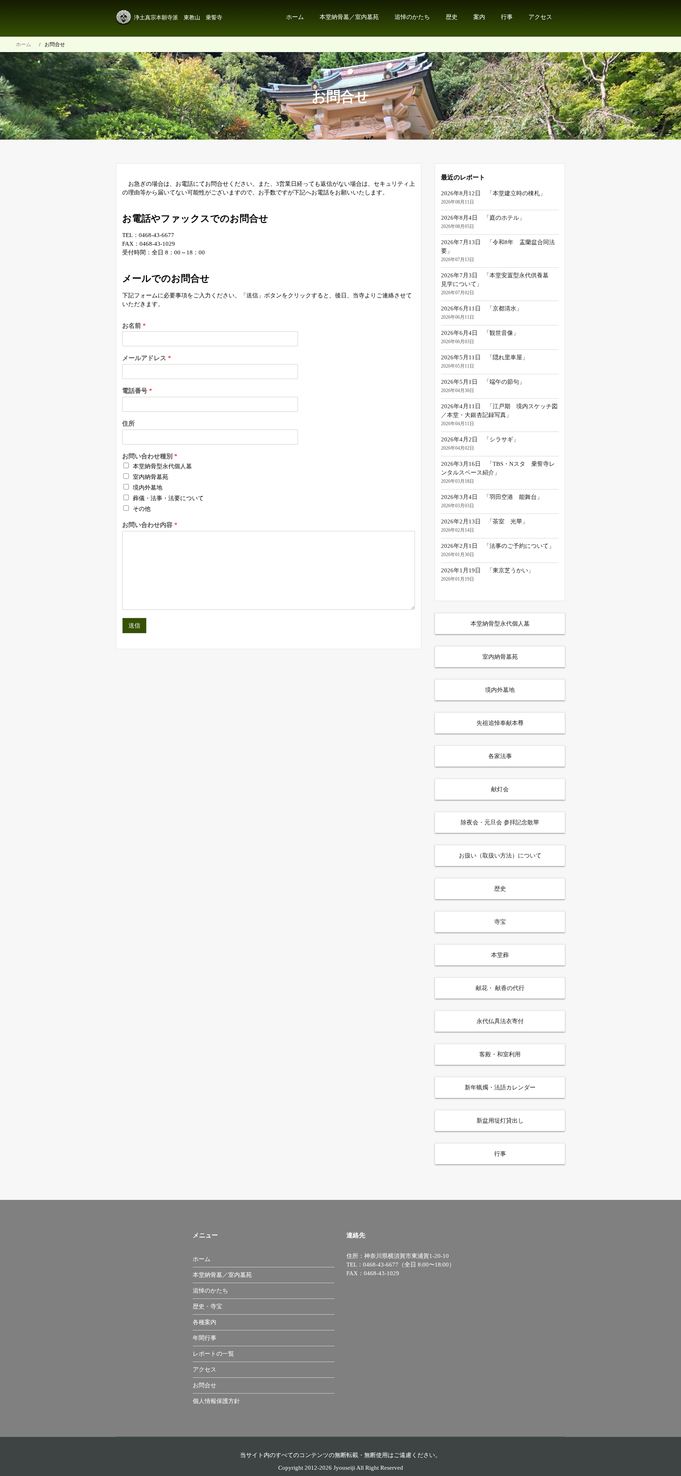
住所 (128, 423)
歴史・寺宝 (207, 1306)
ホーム (295, 17)
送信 (134, 625)
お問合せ (204, 1385)
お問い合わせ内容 (149, 524)
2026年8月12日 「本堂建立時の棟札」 (493, 193)
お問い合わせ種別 (149, 456)
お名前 (134, 325)
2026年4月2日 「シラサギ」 (480, 439)
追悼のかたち (412, 17)
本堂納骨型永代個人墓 (162, 466)
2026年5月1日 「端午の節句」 (483, 382)
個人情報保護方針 (216, 1401)
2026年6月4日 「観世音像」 (480, 333)
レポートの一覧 (213, 1354)
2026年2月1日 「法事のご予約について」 (497, 546)
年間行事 (204, 1338)
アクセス (540, 17)
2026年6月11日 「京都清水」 (481, 308)
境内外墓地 (147, 487)
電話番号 (137, 390)
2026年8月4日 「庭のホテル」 (483, 218)
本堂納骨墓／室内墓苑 (349, 17)
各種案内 (204, 1322)
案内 (479, 17)
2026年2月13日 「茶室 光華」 (484, 521)
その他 (142, 509)
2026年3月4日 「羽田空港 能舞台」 (492, 497)
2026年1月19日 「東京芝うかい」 (487, 570)
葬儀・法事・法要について (168, 498)
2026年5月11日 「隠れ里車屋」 (484, 357)
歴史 (452, 17)
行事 (507, 17)
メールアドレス (146, 358)
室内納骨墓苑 (150, 477)
